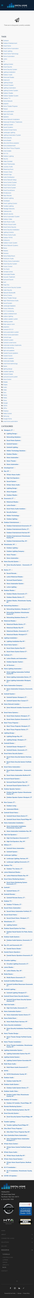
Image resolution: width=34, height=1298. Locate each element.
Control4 (6, 41)
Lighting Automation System (12, 135)
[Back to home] (17, 5)
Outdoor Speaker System (10, 96)
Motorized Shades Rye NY (15, 628)
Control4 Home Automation (16, 848)
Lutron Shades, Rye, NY (14, 971)
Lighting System (8, 125)
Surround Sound (8, 280)
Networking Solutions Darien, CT (17, 617)
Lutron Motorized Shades (15, 577)
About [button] (3, 1234)
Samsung (6, 416)
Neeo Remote (7, 196)
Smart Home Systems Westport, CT (18, 716)
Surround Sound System (14, 580)
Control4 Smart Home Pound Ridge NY (19, 819)
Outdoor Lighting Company (15, 551)
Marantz (5, 251)
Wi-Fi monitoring (8, 311)
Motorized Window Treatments (12, 122)
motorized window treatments (12, 345)
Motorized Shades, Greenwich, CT (17, 631)
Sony (4, 392)
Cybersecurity (7, 211)
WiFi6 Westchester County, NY (17, 1074)
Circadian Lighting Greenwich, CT (17, 964)
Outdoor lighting (12, 519)
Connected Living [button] (7, 1238)
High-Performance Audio (10, 301)
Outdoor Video (7, 219)
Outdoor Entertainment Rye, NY (17, 541)
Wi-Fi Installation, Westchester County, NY (19, 1171)
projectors (6, 327)
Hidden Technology (13, 516)
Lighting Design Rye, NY (14, 736)
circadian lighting (8, 371)
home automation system (11, 332)
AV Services (10, 665)
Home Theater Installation (12, 1042)
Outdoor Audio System (10, 243)
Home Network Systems (10, 245)
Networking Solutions (14, 437)
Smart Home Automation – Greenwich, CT (19, 771)
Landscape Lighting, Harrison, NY (17, 859)
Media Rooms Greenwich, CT (16, 977)
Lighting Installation (9, 72)
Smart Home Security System (12, 287)
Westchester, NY (9, 544)
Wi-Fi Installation (9, 1167)
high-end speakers (8, 350)
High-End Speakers (13, 478)
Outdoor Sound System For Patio (14, 928)
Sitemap (19, 1293)
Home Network (7, 101)
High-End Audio (8, 114)
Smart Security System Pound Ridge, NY (19, 1117)
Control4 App (7, 175)
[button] (2, 5)
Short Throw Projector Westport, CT (18, 726)
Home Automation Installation (13, 823)
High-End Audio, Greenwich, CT (17, 1008)
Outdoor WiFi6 (7, 238)
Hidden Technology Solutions (16, 451)
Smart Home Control (9, 185)
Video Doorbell (7, 161)
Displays (6, 411)
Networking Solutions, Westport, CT (18, 609)
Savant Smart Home (10, 915)
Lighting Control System (10, 90)
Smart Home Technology (10, 54)
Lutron (5, 59)
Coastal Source (7, 356)
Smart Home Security (9, 227)
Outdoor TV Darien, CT (14, 904)
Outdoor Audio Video (11, 1091)
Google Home (7, 419)
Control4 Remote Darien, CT (16, 898)
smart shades (7, 151)
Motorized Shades (8, 77)
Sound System (7, 303)
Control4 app (7, 337)
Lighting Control (8, 64)
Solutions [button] (5, 1242)
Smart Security (7, 67)
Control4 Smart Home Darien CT (17, 816)
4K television (7, 193)
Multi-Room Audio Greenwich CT (17, 1067)
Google (5, 403)
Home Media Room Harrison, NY (17, 1022)
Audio (5, 387)
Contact (4, 1271)
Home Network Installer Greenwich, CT (19, 708)
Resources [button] (5, 1250)
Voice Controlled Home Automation (15, 1135)
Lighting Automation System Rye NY (18, 1054)
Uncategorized (8, 468)
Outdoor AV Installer (10, 1100)
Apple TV (6, 1265)
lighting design (7, 369)
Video (5, 390)
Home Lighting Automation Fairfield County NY (18, 673)
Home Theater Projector (10, 106)
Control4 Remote (9, 894)
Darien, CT (7, 570)
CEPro (5, 408)
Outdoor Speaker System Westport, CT (19, 797)
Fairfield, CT (8, 655)
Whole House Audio (10, 1152)
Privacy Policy (26, 1293)
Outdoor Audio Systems (11, 937)
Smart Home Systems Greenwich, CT (18, 719)
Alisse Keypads (12, 492)
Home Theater (11, 461)
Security (5, 159)
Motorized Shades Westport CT (17, 635)
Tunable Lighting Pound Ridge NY (17, 1125)
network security (8, 214)
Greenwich (6, 80)
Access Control (7, 266)
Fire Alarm (6, 269)
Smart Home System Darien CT (17, 652)
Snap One (6, 285)
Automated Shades (9, 274)
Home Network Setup (9, 180)
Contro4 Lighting (8, 198)
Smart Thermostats (9, 164)
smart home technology (10, 364)
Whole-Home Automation (11, 261)
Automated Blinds (12, 809)
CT (4, 62)
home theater (7, 140)
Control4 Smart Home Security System (16, 996)
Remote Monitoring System (12, 1106)
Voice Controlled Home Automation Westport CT (18, 1139)
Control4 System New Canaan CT (17, 701)
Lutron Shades (8, 967)
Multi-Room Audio (9, 222)
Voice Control (7, 379)
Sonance (5, 253)
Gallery (4, 1246)
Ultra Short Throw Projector (11, 148)
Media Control (7, 413)
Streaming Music (8, 169)
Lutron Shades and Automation (17, 658)
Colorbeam (6, 201)
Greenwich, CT (8, 498)
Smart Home (7, 46)
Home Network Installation (11, 119)
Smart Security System (10, 264)
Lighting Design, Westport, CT (16, 740)
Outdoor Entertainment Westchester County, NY (18, 537)
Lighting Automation (9, 88)
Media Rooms (8, 974)
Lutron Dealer (11, 505)
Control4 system (8, 340)
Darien (5, 366)
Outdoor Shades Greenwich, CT (17, 594)
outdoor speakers (8, 358)
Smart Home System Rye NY (16, 648)
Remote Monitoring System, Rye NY (18, 1110)
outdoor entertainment (10, 314)
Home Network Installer (12, 704)
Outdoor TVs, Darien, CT (14, 869)
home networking (8, 348)
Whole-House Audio (9, 224)
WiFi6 (6, 1071)
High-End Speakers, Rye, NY (16, 841)
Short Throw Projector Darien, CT (17, 730)
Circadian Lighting (10, 960)
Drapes (5, 385)
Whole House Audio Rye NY (16, 1156)
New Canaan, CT (9, 802)
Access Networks (8, 308)
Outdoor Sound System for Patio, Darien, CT (20, 932)
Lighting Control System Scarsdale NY (19, 1060)
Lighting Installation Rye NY (16, 641)
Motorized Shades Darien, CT (16, 624)
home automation (8, 111)
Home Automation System (11, 217)
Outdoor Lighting (8, 156)
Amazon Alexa (7, 172)
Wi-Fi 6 (5, 154)
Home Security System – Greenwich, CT (19, 565)
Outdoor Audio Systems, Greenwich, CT (19, 940)
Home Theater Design (10, 298)
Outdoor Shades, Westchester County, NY (19, 601)
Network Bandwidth (9, 293)
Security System (12, 512)
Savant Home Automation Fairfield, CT (19, 911)
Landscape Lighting (9, 132)
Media (5, 398)
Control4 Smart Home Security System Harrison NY (19, 1000)
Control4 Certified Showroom (13, 981)
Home (3, 1230)
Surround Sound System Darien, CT (18, 786)
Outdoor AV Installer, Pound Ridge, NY (19, 1103)
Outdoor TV (6, 98)
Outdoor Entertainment (10, 43)
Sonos (5, 395)
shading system (8, 322)
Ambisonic (6, 240)
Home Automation (9, 56)
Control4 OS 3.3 (8, 329)
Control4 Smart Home (10, 130)
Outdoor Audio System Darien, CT (17, 1088)
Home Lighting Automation (12, 669)
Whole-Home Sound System (13, 1159)
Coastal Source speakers (10, 353)
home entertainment (9, 146)
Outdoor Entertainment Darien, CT (18, 529)
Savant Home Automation (12, 908)
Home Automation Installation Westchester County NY (16, 827)
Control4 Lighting (12, 447)
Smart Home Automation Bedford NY (19, 775)
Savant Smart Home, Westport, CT (18, 918)
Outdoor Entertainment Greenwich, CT (19, 526)
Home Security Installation (11, 230)
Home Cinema (7, 295)
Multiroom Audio (8, 259)
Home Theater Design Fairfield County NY (19, 1037)
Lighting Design (8, 83)
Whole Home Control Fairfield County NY (19, 1148)
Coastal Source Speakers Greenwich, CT (20, 955)
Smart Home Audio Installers (16, 509)
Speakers (6, 117)
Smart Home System (9, 188)
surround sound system (10, 377)
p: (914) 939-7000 (7, 1199)
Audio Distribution (8, 177)
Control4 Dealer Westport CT (16, 747)
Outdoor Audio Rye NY (14, 1081)
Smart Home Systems (13, 440)
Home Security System (10, 69)
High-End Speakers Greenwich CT (18, 838)
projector (5, 104)
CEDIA (5, 406)
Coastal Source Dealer (14, 949)
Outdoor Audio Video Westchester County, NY (18, 1095)
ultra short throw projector (11, 143)
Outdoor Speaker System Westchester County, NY (19, 793)
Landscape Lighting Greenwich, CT (18, 862)
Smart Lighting (7, 51)
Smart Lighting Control (10, 203)
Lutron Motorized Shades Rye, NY (17, 876)
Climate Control (8, 272)
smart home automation (10, 421)
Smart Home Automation (11, 48)
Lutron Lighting (12, 587)
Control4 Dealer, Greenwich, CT (17, 750)
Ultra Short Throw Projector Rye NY (18, 1132)
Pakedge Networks (9, 209)
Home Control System (10, 182)
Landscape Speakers (9, 306)
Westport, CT (8, 430)
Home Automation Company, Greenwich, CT (20, 689)
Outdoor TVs (8, 865)
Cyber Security (7, 290)
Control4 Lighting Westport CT (17, 993)
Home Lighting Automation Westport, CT (19, 681)
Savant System (11, 481)
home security (7, 138)
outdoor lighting (8, 316)
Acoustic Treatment (9, 277)
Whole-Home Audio (9, 235)
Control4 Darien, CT (13, 891)
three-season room (9, 324)
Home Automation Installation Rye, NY (19, 831)
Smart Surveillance (9, 190)
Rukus (5, 248)
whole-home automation (10, 335)
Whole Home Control (11, 1144)
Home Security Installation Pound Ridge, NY (20, 1029)
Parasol (5, 109)
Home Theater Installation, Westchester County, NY (20, 1046)
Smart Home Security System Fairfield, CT (19, 762)
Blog (4, 1267)
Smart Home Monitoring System (14, 879)
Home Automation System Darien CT (18, 1015)
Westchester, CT (9, 922)
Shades (5, 382)
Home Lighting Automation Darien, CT (19, 677)
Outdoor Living (11, 806)
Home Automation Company (13, 685)
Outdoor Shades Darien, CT (15, 597)
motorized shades (8, 361)
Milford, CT (8, 845)
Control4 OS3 (8, 1257)
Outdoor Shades (8, 93)
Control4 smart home (9, 343)
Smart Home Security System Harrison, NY (19, 757)
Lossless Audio (8, 167)
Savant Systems (8, 127)
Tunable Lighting (8, 206)
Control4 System (8, 85)
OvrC (4, 282)
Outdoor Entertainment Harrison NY (18, 533)
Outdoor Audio (7, 75)
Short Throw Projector (11, 723)
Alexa (5, 400)
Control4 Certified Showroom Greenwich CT (20, 985)
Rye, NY (6, 471)
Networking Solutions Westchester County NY (18, 613)
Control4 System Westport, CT (16, 697)
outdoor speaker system (10, 319)
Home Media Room (9, 256)
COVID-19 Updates (10, 1176)
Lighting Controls (8, 232)
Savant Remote (11, 573)
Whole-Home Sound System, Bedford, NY (19, 1163)
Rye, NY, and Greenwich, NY (13, 945)
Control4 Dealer (8, 374)
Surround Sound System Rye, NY (17, 782)
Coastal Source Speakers (12, 952)
